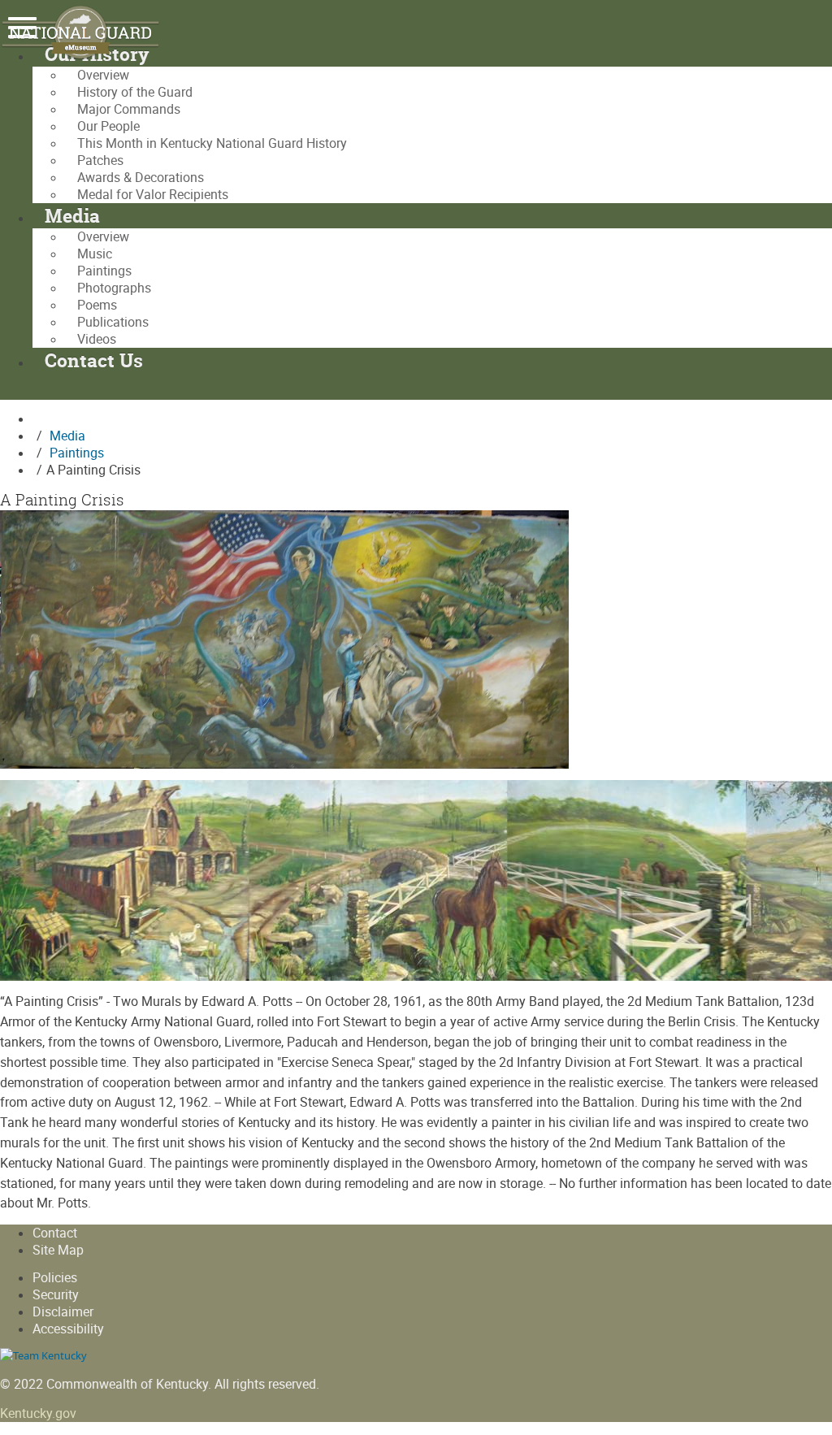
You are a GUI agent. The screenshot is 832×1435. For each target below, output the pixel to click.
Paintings (104, 271)
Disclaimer (62, 1311)
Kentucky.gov (38, 1413)
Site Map (58, 1250)
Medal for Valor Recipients (152, 194)
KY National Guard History (89, 32)
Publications (113, 322)
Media (72, 215)
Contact (54, 1233)
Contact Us (94, 360)
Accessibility (68, 1328)
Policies (54, 1277)
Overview (103, 75)
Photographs (114, 288)
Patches (100, 160)
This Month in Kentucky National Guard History (212, 143)
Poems (97, 305)
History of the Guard (135, 92)
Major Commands (128, 109)
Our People (108, 126)
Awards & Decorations (140, 177)
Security (55, 1294)
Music (94, 253)
